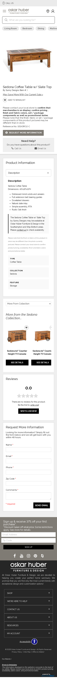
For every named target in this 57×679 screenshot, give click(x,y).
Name (9, 445)
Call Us (17, 148)
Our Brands (7, 659)
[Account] (53, 11)
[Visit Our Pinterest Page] (35, 556)
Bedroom (27, 28)
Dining (41, 28)
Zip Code (11, 479)
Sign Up (28, 547)
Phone (10, 467)
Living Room (10, 28)
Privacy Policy (17, 652)
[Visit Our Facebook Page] (14, 556)
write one (34, 405)
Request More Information (25, 132)
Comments (12, 490)
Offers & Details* (39, 652)
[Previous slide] (9, 339)
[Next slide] (48, 339)
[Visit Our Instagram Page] (28, 556)
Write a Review (28, 411)
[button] (4, 11)
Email (9, 456)
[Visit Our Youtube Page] (21, 556)
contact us (22, 230)
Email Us (41, 148)
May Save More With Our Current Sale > (23, 94)
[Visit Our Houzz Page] (42, 556)
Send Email (41, 505)
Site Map (27, 652)
